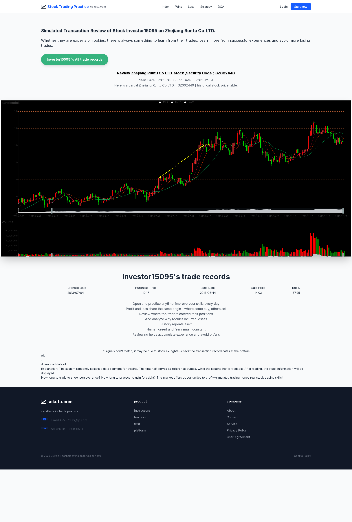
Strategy (206, 6)
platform (140, 430)
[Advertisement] (110, 495)
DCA (221, 6)
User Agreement (238, 437)
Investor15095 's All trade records (74, 59)
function (140, 417)
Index (165, 6)
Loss (191, 6)
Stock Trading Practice (68, 6)
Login (284, 6)
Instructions (142, 410)
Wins (178, 6)
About (231, 410)
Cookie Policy (302, 455)
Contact (232, 417)
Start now (300, 6)
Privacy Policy (237, 430)
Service (232, 424)
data (137, 424)
